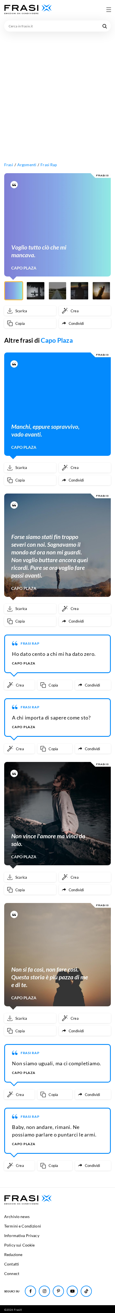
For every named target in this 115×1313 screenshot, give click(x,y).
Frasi (8, 164)
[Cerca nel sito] (104, 26)
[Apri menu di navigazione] (108, 9)
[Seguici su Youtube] (72, 1291)
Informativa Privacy (21, 1235)
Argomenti (26, 164)
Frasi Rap (48, 164)
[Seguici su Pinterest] (58, 1291)
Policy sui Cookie (19, 1245)
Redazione (13, 1254)
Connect (11, 1273)
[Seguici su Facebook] (30, 1291)
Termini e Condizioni (22, 1226)
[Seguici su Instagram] (44, 1291)
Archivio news (17, 1216)
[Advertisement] (57, 91)
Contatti (11, 1264)
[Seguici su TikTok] (86, 1291)
